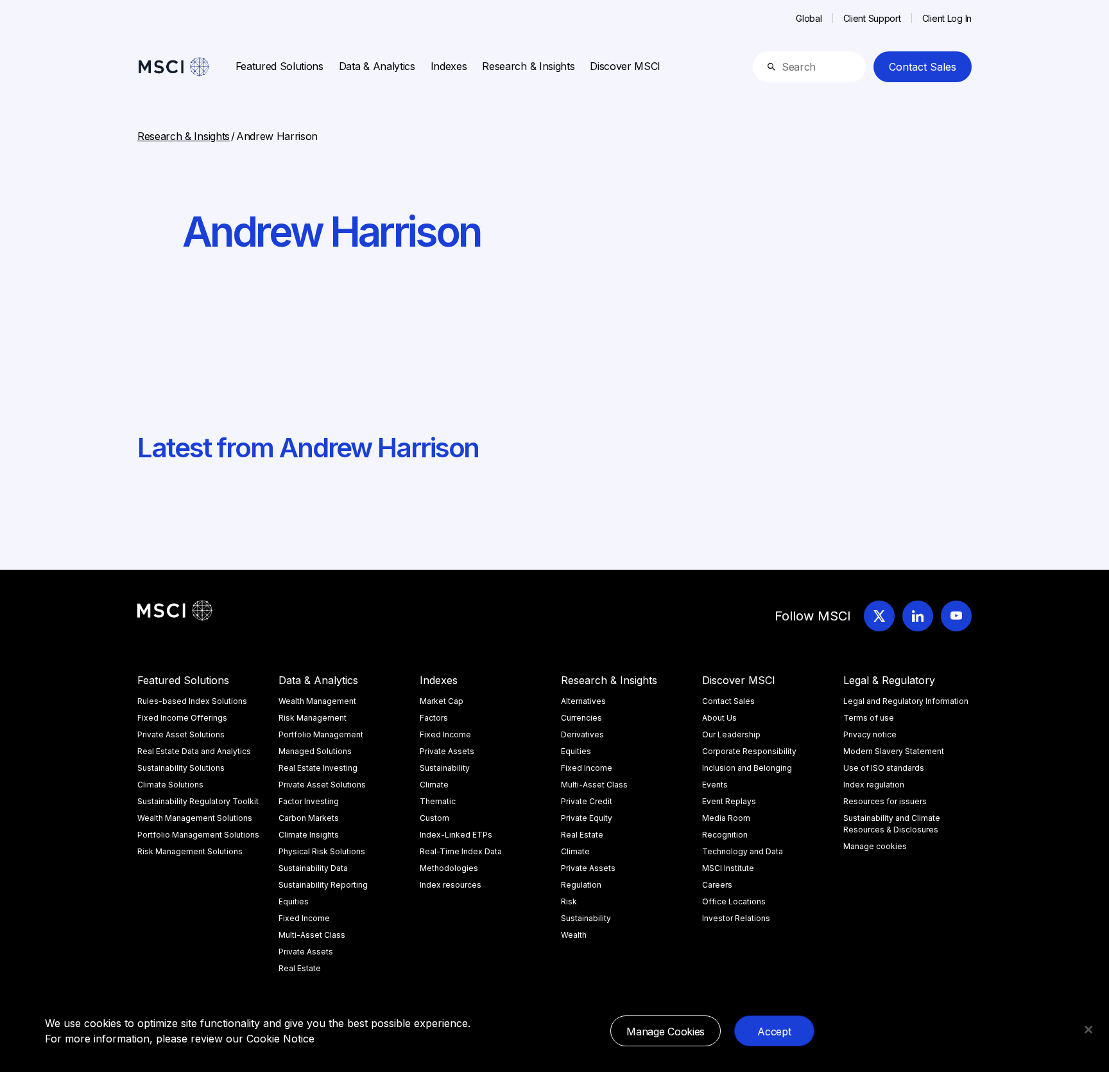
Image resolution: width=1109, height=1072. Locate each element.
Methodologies (449, 868)
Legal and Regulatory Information (905, 701)
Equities (294, 901)
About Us (719, 718)
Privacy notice (870, 734)
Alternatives (583, 701)
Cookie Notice (280, 1038)
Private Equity (586, 818)
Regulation (581, 885)
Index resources (450, 885)
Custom (434, 818)
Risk (569, 901)
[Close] (1088, 1029)
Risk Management (313, 718)
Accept (774, 1031)
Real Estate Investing (318, 768)
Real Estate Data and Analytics (194, 751)
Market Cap (441, 701)
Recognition (725, 834)
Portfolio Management (321, 734)
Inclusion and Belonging (747, 768)
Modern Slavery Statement (893, 751)
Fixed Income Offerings (182, 718)
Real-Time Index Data (461, 851)
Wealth (574, 935)
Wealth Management (317, 701)
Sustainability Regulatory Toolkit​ (198, 801)
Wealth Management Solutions (194, 818)
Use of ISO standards (883, 768)
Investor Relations (736, 918)
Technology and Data (742, 851)
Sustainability (445, 768)
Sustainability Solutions (181, 768)
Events (715, 784)
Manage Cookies (665, 1031)
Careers (717, 885)
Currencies (581, 718)
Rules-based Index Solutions (192, 701)
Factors (434, 718)
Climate (434, 784)
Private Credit (586, 801)
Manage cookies (875, 846)
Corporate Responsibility (749, 751)
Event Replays (729, 801)
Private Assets (306, 951)
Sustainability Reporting (323, 885)
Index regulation (873, 784)
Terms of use (868, 718)
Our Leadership (731, 734)
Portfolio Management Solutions (198, 834)
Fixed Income (304, 918)
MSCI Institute (728, 868)
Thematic (438, 801)
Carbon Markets (309, 818)
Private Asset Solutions (181, 734)
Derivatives (582, 734)
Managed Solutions (315, 751)
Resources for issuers (885, 801)
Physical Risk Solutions (322, 851)
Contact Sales (922, 66)
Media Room (726, 818)
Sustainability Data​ (313, 868)
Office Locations (734, 901)
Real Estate (300, 968)
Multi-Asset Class (312, 935)
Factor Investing (309, 801)
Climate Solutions (170, 784)
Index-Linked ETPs (456, 834)
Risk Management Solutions (190, 851)
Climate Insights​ (309, 834)
